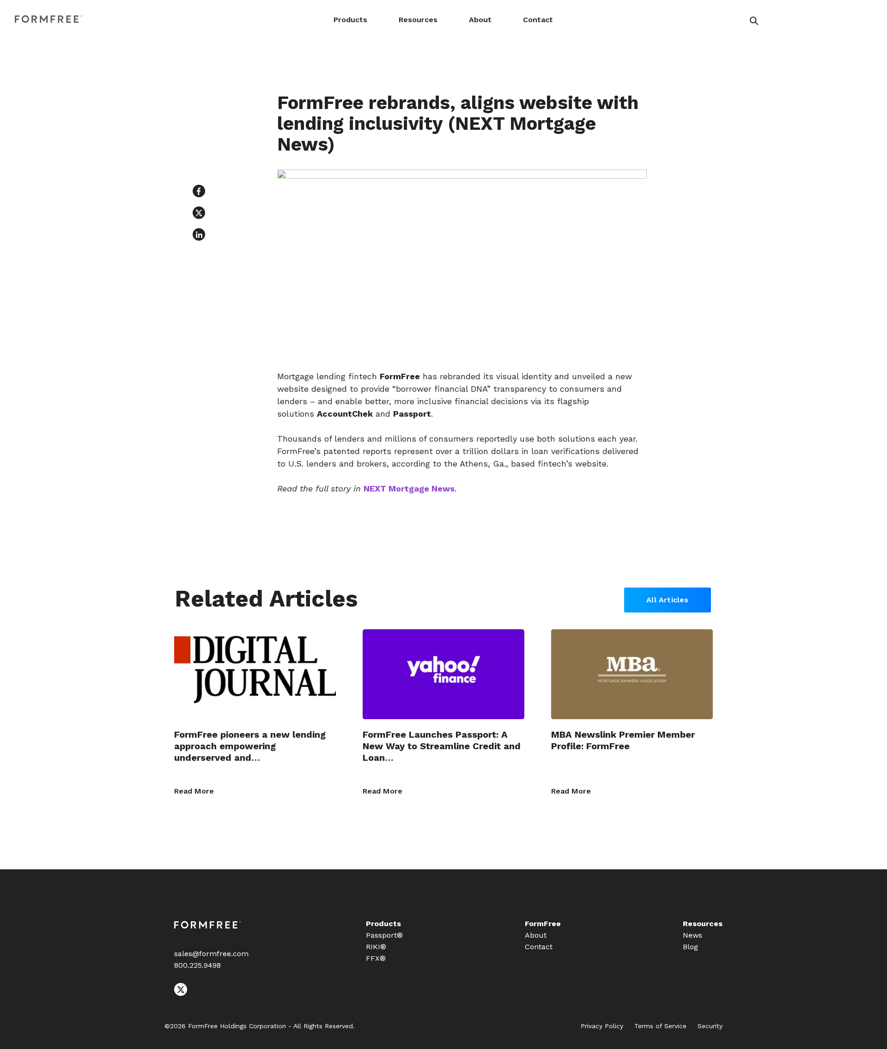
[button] (199, 191)
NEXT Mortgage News (409, 488)
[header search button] (754, 21)
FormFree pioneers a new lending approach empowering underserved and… (250, 746)
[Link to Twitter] (199, 212)
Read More (194, 791)
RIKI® (376, 946)
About (480, 19)
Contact (538, 19)
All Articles (667, 599)
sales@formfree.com (211, 953)
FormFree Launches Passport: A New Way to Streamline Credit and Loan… (442, 746)
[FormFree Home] (48, 19)
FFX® (376, 958)
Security (710, 1026)
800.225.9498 (197, 965)
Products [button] (350, 19)
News (692, 935)
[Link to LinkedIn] (199, 234)
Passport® (384, 935)
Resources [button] (418, 19)
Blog (690, 946)
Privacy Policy (602, 1026)
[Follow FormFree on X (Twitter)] (180, 993)
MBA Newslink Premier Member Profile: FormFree (623, 740)
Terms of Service (660, 1026)
